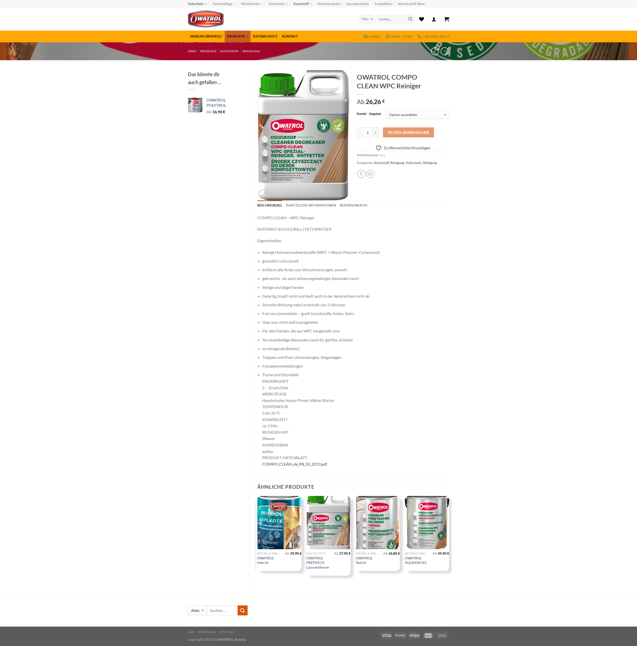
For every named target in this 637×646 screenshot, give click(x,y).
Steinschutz (276, 4)
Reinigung (251, 51)
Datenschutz (265, 36)
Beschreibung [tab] (269, 205)
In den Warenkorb (408, 132)
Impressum (207, 632)
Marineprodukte (329, 4)
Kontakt (290, 36)
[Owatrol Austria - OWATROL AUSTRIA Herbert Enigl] (239, 19)
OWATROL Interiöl (265, 560)
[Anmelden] (433, 19)
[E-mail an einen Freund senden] (370, 174)
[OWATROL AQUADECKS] (427, 522)
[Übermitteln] (410, 19)
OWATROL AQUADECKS (415, 560)
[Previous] (257, 537)
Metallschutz (250, 4)
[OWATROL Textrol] (378, 522)
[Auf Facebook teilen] (361, 174)
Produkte (236, 36)
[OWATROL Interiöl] (279, 522)
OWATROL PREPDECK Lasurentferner (317, 562)
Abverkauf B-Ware (411, 4)
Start (192, 51)
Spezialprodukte (357, 4)
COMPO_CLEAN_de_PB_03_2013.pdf (294, 464)
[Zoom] (263, 194)
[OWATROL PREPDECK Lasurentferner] (328, 522)
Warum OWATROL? (206, 36)
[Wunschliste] (421, 19)
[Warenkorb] (446, 19)
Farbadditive (384, 4)
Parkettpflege (222, 4)
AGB (191, 632)
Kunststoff (301, 4)
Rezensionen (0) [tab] (354, 205)
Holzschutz (196, 4)
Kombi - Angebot (369, 114)
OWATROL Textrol (364, 560)
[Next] (449, 537)
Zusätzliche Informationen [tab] (311, 205)
